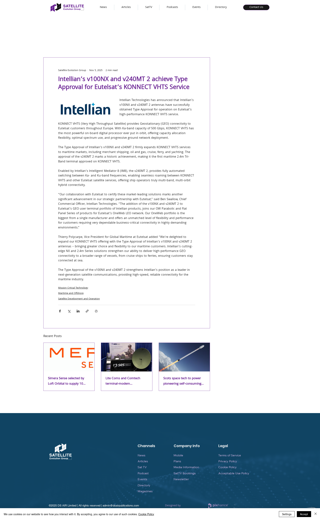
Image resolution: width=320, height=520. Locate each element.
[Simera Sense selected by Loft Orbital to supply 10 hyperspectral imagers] (69, 357)
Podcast (143, 473)
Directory (144, 485)
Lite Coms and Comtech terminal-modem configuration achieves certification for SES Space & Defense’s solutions (126, 381)
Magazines (145, 491)
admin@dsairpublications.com (121, 505)
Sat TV (142, 467)
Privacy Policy (227, 461)
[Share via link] (87, 311)
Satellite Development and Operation (79, 299)
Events (142, 479)
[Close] (315, 514)
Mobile (178, 455)
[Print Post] (96, 311)
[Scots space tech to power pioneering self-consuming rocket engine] (184, 357)
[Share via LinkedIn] (78, 311)
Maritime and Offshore (71, 293)
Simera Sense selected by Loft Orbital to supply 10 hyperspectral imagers (66, 381)
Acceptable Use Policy (233, 473)
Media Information (186, 467)
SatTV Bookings (185, 473)
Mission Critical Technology (73, 288)
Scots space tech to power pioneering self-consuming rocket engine (182, 381)
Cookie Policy (227, 467)
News (141, 455)
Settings (286, 514)
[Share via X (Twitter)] (69, 311)
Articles (143, 461)
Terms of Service (229, 455)
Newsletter (181, 479)
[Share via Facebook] (60, 311)
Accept (304, 514)
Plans (177, 461)
